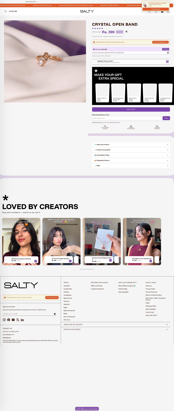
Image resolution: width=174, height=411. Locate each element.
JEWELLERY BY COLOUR (73, 324)
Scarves (66, 301)
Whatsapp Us (7, 337)
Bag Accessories (69, 310)
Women (12, 11)
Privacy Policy (150, 289)
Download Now (159, 42)
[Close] (168, 2)
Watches (67, 304)
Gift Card (67, 320)
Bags (65, 307)
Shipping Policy (151, 306)
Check (166, 118)
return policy (106, 122)
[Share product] (126, 32)
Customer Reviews (97, 289)
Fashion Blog (122, 289)
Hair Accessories (69, 317)
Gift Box (66, 292)
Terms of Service (151, 292)
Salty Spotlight (123, 292)
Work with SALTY (151, 315)
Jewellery (67, 286)
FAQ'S (148, 303)
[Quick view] (35, 261)
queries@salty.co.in (8, 334)
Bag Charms (68, 298)
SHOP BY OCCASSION (72, 329)
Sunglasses (67, 295)
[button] (98, 28)
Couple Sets (68, 289)
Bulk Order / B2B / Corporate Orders (155, 299)
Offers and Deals (96, 286)
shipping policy (116, 122)
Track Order (150, 312)
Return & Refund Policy (154, 295)
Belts (65, 313)
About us (149, 286)
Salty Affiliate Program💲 (127, 286)
